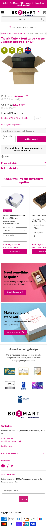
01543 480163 (7, 438)
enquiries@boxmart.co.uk (11, 441)
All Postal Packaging (17, 33)
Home (3, 33)
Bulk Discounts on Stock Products (25, 27)
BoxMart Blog (6, 446)
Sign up (23, 499)
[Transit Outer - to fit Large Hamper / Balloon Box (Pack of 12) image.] (23, 68)
